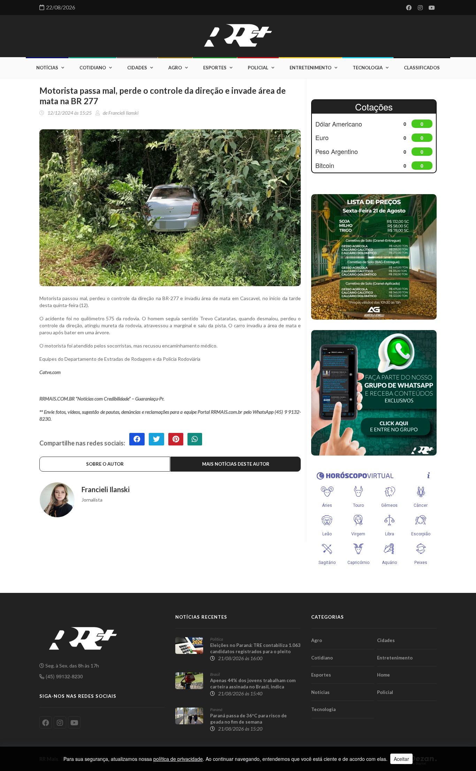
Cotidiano (92, 67)
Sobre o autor (105, 464)
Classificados (422, 67)
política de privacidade (178, 758)
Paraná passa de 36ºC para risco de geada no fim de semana (248, 719)
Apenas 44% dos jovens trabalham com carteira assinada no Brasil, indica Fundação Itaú (252, 687)
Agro (175, 67)
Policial (258, 67)
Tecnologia (368, 67)
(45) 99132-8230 (63, 676)
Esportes (215, 67)
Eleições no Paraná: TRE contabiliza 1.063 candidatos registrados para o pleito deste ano (255, 651)
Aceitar (401, 758)
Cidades (137, 67)
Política (216, 639)
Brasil (215, 674)
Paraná (216, 709)
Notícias (47, 67)
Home (383, 675)
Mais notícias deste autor (235, 464)
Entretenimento (310, 67)
